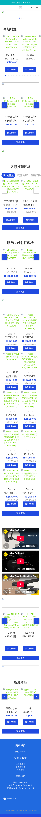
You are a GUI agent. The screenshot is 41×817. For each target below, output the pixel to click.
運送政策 (20, 770)
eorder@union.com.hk (23, 788)
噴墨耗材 (22, 175)
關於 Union (20, 751)
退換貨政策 (20, 767)
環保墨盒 (8, 175)
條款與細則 (20, 764)
